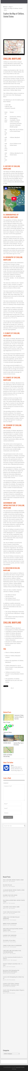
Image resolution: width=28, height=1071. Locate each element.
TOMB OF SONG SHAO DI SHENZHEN (12, 945)
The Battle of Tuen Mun (9, 940)
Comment (5, 783)
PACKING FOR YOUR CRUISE (10, 895)
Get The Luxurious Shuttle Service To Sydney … (13, 958)
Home (6, 6)
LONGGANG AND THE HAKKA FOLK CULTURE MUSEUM (12, 951)
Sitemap (14, 1069)
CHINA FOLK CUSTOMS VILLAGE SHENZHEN (11, 917)
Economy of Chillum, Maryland (13, 636)
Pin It (12, 688)
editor (12, 765)
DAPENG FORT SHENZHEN (9, 935)
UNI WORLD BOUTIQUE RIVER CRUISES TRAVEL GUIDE (13, 929)
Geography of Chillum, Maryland (14, 631)
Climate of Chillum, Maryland (13, 633)
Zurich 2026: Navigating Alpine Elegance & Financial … (13, 991)
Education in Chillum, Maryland (13, 641)
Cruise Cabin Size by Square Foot (11, 912)
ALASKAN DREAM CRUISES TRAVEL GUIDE (13, 890)
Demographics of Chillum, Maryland (14, 629)
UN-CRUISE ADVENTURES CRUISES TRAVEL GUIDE (14, 901)
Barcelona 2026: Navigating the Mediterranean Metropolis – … (11, 971)
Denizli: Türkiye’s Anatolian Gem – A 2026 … (12, 964)
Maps (10, 6)
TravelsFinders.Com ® (9, 1067)
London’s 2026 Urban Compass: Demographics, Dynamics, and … (11, 984)
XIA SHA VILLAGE (7, 885)
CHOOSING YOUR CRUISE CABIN (11, 906)
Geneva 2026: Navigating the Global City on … (13, 977)
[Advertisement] (14, 28)
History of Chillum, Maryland (13, 628)
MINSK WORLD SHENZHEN (10, 923)
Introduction (8, 626)
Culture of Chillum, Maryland (13, 635)
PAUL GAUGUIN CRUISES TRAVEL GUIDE (13, 879)
